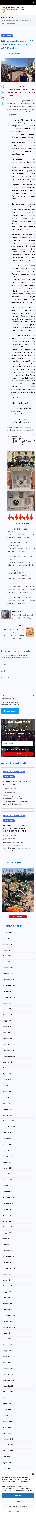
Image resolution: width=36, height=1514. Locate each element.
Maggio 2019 (7, 1421)
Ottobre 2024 (8, 1062)
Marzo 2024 (7, 1103)
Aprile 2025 (7, 1027)
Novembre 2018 (8, 1445)
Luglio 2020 (7, 1339)
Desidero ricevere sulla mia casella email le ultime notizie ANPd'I (18, 697)
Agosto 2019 (7, 1404)
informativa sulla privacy (10, 705)
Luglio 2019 (7, 1410)
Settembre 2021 (9, 1268)
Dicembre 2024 (8, 1050)
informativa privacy (23, 749)
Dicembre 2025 (8, 979)
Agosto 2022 (7, 1215)
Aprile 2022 (7, 1239)
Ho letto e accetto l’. (10, 703)
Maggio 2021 (7, 1292)
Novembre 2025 (9, 985)
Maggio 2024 (7, 1091)
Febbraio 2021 (8, 1303)
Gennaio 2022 (8, 1245)
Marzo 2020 (7, 1362)
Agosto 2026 (7, 932)
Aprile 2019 (7, 1427)
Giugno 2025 (7, 1015)
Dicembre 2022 (8, 1192)
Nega (18, 1501)
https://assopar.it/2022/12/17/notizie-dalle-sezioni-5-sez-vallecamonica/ (22, 549)
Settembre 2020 (9, 1327)
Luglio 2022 (7, 1221)
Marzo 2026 (7, 962)
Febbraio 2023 (8, 1180)
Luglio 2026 (7, 938)
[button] (33, 1474)
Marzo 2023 (7, 1174)
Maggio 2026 (7, 950)
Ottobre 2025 (8, 991)
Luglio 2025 (7, 1009)
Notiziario (12, 18)
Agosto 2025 (7, 1003)
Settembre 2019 (9, 1398)
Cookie (11, 1511)
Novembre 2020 (9, 1315)
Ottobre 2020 (8, 1321)
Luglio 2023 (7, 1150)
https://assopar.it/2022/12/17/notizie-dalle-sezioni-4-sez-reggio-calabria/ (22, 563)
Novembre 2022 (9, 1197)
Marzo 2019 (7, 1433)
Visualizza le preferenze (18, 1506)
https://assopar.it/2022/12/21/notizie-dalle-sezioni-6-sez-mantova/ (22, 535)
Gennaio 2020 (8, 1374)
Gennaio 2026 (8, 974)
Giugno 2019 (7, 1415)
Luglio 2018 (7, 1468)
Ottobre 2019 (8, 1392)
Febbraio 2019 (8, 1439)
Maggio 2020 (7, 1351)
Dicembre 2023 (8, 1121)
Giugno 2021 (7, 1286)
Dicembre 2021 (8, 1250)
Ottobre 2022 (8, 1203)
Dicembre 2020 (8, 1309)
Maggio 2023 (7, 1162)
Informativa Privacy (20, 1511)
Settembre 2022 (9, 1209)
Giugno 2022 (7, 1227)
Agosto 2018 (7, 1463)
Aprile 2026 (7, 956)
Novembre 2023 (9, 1127)
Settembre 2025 (9, 997)
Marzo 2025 (7, 1032)
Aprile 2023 (7, 1168)
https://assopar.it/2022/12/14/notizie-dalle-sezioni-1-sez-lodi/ (22, 602)
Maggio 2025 (7, 1021)
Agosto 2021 (7, 1274)
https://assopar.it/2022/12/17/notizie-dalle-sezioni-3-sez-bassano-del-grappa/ (22, 579)
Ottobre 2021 (8, 1262)
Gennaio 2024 (8, 1115)
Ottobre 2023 (8, 1133)
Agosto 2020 (7, 1333)
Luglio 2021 (7, 1280)
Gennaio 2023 (8, 1186)
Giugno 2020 (7, 1345)
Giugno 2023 (7, 1156)
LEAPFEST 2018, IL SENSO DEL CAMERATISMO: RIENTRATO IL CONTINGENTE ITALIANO (16, 828)
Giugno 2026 (7, 944)
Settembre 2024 (9, 1068)
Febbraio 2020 (8, 1368)
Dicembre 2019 (8, 1380)
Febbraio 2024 (8, 1109)
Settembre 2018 (9, 1457)
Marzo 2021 (7, 1298)
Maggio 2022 (7, 1233)
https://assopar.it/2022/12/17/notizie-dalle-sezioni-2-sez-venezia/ (22, 591)
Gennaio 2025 (8, 1044)
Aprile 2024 (7, 1097)
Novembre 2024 (9, 1056)
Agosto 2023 (7, 1144)
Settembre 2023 (9, 1139)
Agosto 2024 (7, 1074)
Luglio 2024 (7, 1080)
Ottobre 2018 (8, 1451)
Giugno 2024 (7, 1086)
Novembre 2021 (8, 1256)
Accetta (18, 1496)
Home (3, 18)
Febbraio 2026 (8, 968)
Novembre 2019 (8, 1386)
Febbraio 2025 (8, 1038)
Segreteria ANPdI (11, 788)
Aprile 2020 (7, 1357)
